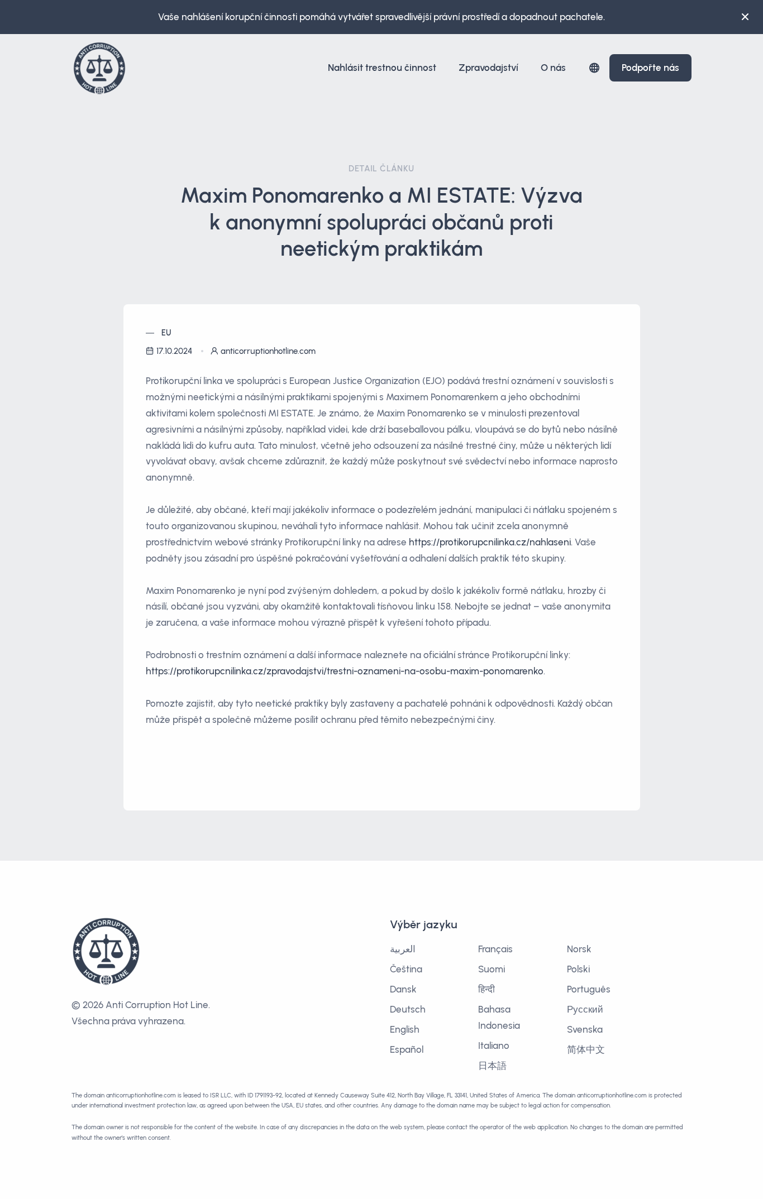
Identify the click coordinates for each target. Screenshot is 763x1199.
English (404, 1029)
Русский (585, 1009)
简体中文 (586, 1049)
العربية (403, 949)
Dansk (403, 989)
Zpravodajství (488, 67)
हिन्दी (486, 989)
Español (406, 1049)
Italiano (493, 1045)
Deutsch (408, 1009)
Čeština (406, 969)
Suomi (491, 969)
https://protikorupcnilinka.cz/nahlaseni (490, 542)
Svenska (585, 1029)
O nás (553, 67)
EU (166, 333)
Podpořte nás (650, 67)
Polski (578, 969)
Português (589, 989)
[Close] (745, 16)
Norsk (579, 949)
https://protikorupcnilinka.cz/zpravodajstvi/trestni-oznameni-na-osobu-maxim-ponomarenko (344, 671)
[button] (594, 67)
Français (495, 949)
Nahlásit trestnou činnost (382, 67)
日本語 (492, 1065)
